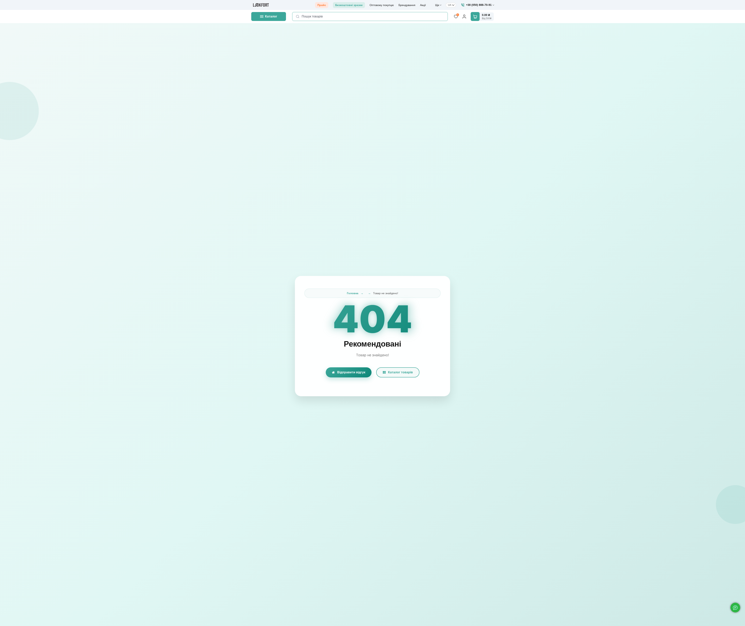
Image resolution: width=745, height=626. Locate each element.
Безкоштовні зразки (349, 5)
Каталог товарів (400, 372)
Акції (423, 5)
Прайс (321, 5)
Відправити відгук (351, 372)
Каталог (271, 16)
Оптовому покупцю (382, 5)
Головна (352, 293)
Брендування (406, 5)
